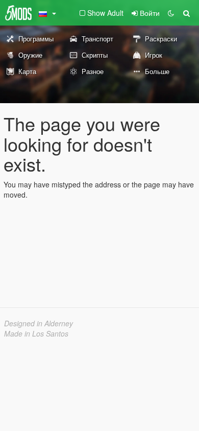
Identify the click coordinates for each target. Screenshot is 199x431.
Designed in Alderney (38, 323)
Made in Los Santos (36, 333)
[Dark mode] (171, 13)
